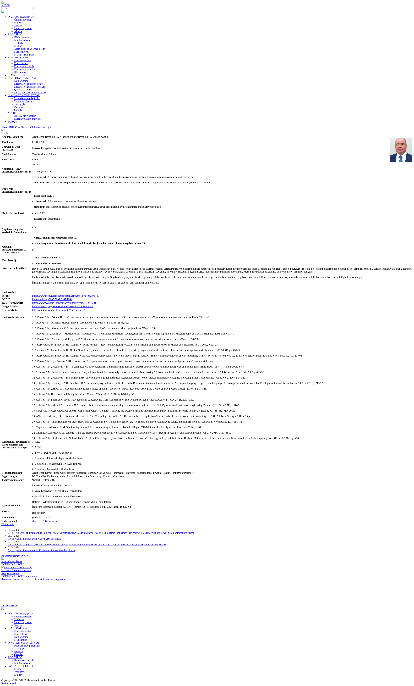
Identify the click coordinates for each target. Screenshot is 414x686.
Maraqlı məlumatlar (24, 54)
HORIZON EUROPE (12, 564)
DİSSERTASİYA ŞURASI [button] (22, 78)
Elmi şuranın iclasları (25, 69)
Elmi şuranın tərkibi (24, 66)
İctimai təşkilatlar (23, 28)
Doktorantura (21, 80)
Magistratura (20, 639)
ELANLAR (7, 524)
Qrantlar (18, 110)
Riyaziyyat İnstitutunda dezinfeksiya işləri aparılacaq (34, 538)
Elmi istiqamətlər (22, 60)
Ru (8, 5)
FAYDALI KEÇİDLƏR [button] (20, 666)
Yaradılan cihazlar (23, 101)
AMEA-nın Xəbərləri (25, 115)
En (5, 5)
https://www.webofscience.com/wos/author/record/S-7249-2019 (64, 302)
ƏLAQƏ (12, 121)
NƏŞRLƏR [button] (14, 113)
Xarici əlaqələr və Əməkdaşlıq (29, 48)
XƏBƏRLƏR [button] (15, 34)
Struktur (18, 25)
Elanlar (18, 46)
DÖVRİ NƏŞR (9, 605)
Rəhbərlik (19, 22)
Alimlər (18, 31)
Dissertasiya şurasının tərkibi (28, 83)
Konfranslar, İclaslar (24, 660)
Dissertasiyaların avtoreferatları (30, 92)
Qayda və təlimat (23, 89)
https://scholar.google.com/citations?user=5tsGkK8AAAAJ (62, 306)
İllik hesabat (20, 72)
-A (6, 132)
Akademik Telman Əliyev (14, 555)
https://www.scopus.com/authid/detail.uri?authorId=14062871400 (65, 295)
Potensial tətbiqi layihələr (27, 98)
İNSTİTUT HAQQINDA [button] (21, 16)
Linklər (18, 674)
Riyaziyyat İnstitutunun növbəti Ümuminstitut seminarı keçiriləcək (41, 550)
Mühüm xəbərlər (22, 40)
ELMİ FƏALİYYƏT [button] (19, 57)
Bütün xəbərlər (21, 37)
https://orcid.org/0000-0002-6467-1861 (52, 299)
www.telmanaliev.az (11, 561)
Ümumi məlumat (22, 19)
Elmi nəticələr (21, 63)
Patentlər (18, 107)
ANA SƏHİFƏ (9, 127)
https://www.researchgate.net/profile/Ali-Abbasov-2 (58, 310)
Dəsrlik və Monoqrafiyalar (27, 118)
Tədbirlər (19, 43)
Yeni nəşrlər (20, 671)
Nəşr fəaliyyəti (21, 51)
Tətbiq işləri (20, 104)
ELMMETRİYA (16, 75)
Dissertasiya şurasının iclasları (29, 86)
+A (3, 132)
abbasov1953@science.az (45, 521)
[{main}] (2, 12)
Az (2, 5)
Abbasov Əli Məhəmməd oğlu (35, 127)
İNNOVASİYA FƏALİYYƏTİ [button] (24, 95)
